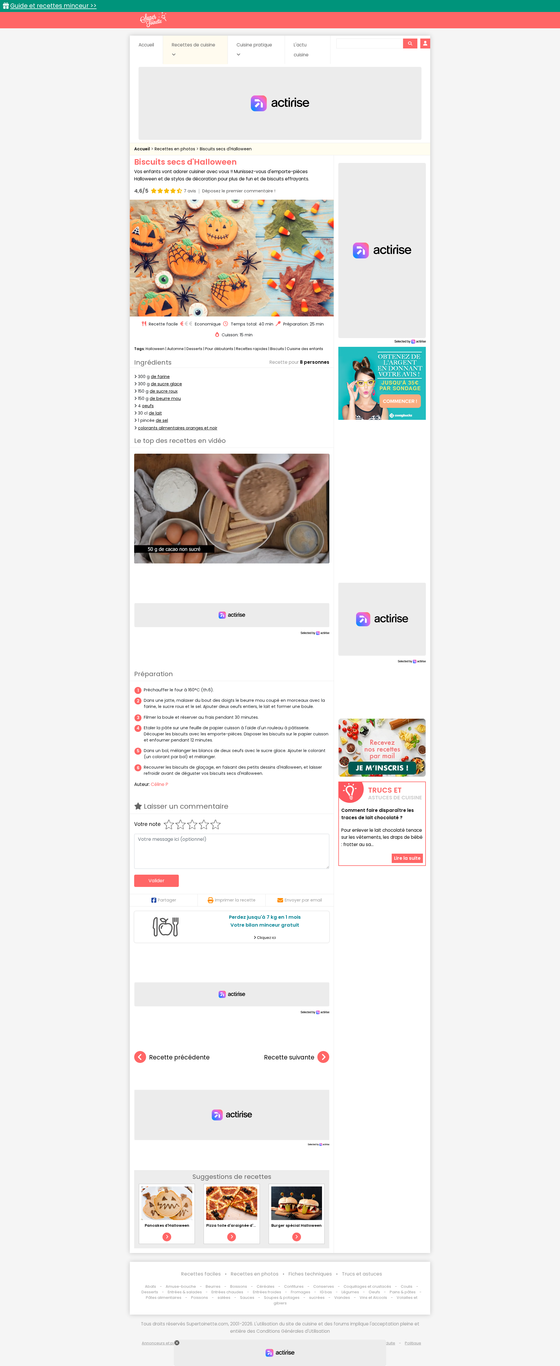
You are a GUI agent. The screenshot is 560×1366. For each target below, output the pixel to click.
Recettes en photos (175, 149)
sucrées (317, 1297)
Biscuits (277, 348)
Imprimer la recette (235, 900)
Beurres (213, 1286)
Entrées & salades (185, 1292)
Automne (175, 348)
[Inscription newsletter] (382, 747)
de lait (155, 413)
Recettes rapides (251, 348)
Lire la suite (407, 858)
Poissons (199, 1297)
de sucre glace (166, 384)
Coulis (406, 1286)
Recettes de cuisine (193, 45)
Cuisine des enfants (305, 348)
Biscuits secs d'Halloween (226, 149)
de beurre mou (165, 398)
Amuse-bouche (181, 1286)
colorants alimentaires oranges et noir (177, 428)
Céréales (265, 1286)
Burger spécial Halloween (296, 1225)
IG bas (326, 1292)
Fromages (300, 1292)
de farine (160, 377)
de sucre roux (164, 391)
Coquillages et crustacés (367, 1286)
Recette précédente (179, 1057)
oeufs (148, 406)
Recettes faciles (201, 1274)
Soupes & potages (282, 1297)
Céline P (159, 784)
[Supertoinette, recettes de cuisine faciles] (153, 19)
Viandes (342, 1297)
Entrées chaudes (227, 1292)
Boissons (238, 1286)
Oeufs (375, 1292)
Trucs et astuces (362, 1274)
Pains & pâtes (403, 1292)
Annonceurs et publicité (164, 1343)
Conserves (323, 1286)
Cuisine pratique (254, 45)
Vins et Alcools (373, 1297)
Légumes (350, 1292)
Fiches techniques (310, 1274)
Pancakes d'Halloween (167, 1225)
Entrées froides (267, 1292)
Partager (167, 900)
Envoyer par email (303, 900)
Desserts (194, 348)
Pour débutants (219, 348)
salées (224, 1297)
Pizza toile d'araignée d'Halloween (240, 1225)
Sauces (247, 1297)
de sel (162, 420)
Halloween (155, 348)
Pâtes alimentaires (163, 1297)
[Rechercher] (410, 43)
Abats (150, 1286)
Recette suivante (289, 1057)
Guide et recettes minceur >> (53, 5)
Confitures (294, 1286)
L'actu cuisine (301, 50)
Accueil (146, 45)
